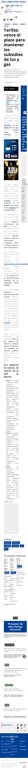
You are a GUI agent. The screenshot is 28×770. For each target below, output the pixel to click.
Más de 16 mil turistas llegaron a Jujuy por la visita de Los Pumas (15, 709)
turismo (7, 705)
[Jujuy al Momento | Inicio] (27, 736)
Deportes (16, 2)
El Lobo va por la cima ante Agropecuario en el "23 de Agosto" (14, 689)
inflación (20, 566)
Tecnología (8, 752)
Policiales (23, 2)
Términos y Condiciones (6, 760)
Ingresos (7, 543)
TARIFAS (7, 546)
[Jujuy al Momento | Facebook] (1, 15)
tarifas (8, 100)
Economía (10, 2)
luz (16, 100)
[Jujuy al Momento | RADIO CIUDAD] (25, 731)
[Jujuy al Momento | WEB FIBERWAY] (18, 731)
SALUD (12, 754)
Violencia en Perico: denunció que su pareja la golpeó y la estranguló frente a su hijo (15, 650)
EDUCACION (13, 746)
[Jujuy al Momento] (7, 726)
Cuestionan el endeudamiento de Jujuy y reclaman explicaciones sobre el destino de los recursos (15, 670)
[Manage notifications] (24, 766)
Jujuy (2, 741)
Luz (22, 546)
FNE (7, 749)
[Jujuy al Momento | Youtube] (11, 20)
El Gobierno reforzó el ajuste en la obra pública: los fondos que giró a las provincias (13, 589)
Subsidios (12, 208)
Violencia (15, 618)
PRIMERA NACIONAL (9, 685)
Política (4, 2)
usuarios (7, 201)
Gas (6, 549)
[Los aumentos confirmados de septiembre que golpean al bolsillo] (19, 568)
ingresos (7, 323)
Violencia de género (9, 644)
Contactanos (23, 749)
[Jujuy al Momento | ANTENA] (25, 728)
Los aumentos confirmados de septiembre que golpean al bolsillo (21, 577)
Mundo (3, 746)
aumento (7, 572)
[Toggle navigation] (2, 7)
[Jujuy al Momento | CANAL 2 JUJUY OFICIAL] (21, 728)
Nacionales (4, 744)
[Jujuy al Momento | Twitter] (4, 20)
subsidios (7, 125)
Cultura (8, 746)
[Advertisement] (14, 518)
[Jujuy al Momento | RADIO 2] (21, 731)
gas (7, 102)
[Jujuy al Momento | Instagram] (8, 20)
